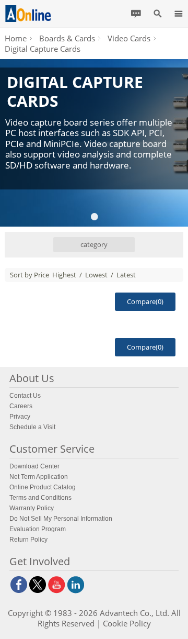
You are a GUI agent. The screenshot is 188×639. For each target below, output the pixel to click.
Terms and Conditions (40, 497)
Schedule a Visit (32, 427)
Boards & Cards (67, 38)
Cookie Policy (127, 623)
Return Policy (28, 539)
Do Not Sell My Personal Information (60, 518)
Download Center (34, 466)
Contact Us (25, 395)
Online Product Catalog (42, 487)
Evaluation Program (37, 529)
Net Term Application (38, 476)
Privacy (19, 416)
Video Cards (129, 38)
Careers (20, 406)
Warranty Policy (31, 508)
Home (16, 38)
